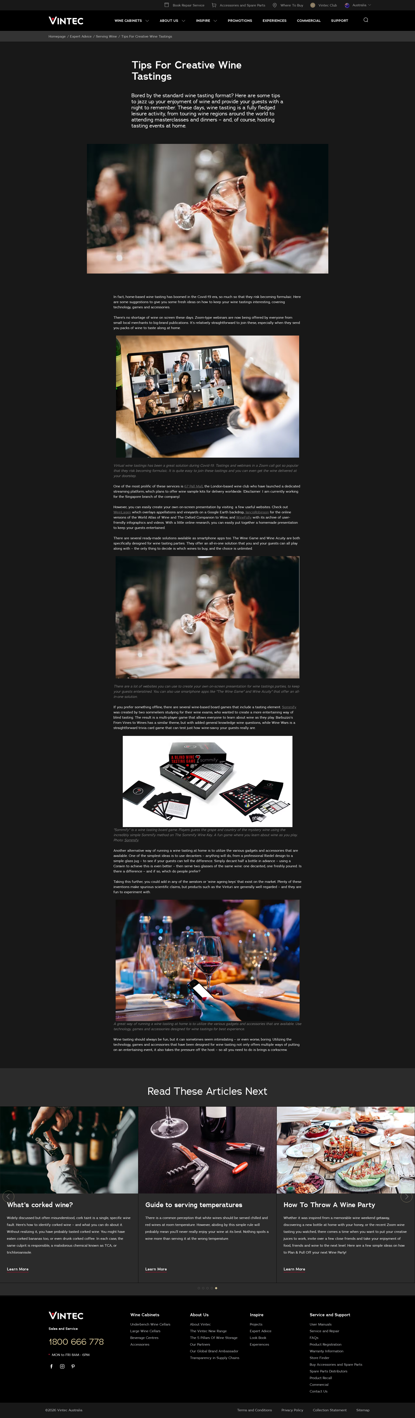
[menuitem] (132, 20)
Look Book (258, 1337)
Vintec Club (328, 5)
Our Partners (200, 1344)
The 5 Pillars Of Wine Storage (214, 1337)
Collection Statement (330, 1410)
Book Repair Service (188, 5)
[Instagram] (64, 1366)
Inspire (256, 1314)
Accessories (139, 1344)
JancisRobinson (257, 512)
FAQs (314, 1337)
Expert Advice (81, 36)
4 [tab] (216, 1288)
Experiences (259, 1344)
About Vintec (200, 1324)
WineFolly (244, 517)
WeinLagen (122, 512)
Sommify (289, 707)
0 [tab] (199, 1288)
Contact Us (318, 1391)
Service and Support (330, 1314)
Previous (8, 1196)
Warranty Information (326, 1351)
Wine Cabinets (144, 1314)
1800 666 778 (76, 1342)
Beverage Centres (144, 1337)
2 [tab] (207, 1288)
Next (406, 1196)
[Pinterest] (75, 1366)
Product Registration (326, 1344)
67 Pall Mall (193, 486)
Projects (256, 1324)
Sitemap (363, 1410)
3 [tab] (212, 1288)
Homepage (57, 36)
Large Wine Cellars (145, 1331)
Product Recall (321, 1378)
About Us (199, 1314)
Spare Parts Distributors (328, 1371)
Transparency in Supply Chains (214, 1358)
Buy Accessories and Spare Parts (336, 1364)
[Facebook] (54, 1366)
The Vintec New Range (208, 1331)
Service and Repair (324, 1331)
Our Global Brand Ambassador (214, 1351)
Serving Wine (106, 36)
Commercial (319, 1384)
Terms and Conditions (254, 1410)
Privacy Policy (292, 1410)
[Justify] (366, 19)
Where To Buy (292, 5)
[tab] (247, 1352)
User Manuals (321, 1324)
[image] (69, 1150)
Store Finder (319, 1358)
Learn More (18, 1269)
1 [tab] (203, 1288)
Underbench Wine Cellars (150, 1324)
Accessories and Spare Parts (242, 5)
